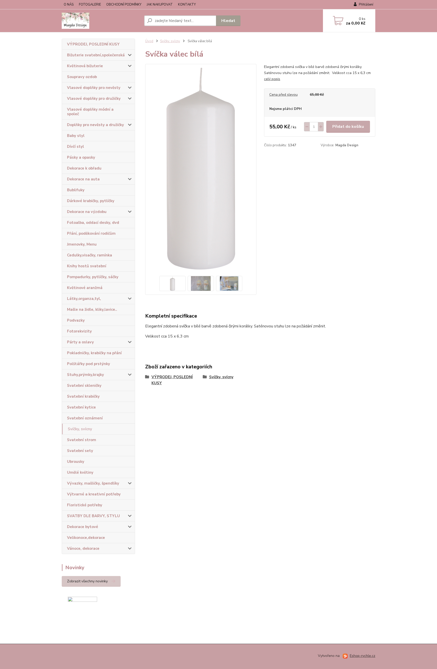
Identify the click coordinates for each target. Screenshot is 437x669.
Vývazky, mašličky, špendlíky (93, 483)
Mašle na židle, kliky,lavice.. (92, 309)
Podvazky (76, 320)
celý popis (272, 79)
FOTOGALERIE (90, 4)
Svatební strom (81, 439)
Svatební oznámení (85, 418)
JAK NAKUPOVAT (160, 4)
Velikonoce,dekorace (86, 537)
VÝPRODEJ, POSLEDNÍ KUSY (93, 44)
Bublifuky (75, 190)
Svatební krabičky (83, 396)
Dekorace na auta (83, 179)
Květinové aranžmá (84, 287)
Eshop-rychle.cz (362, 655)
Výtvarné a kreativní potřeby (94, 494)
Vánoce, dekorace (83, 548)
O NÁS (69, 4)
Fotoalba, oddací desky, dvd (93, 222)
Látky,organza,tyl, (84, 298)
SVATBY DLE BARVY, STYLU (93, 515)
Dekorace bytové (82, 526)
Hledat (228, 20)
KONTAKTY (187, 4)
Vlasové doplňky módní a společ (90, 111)
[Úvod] (101, 21)
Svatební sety (80, 450)
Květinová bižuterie (85, 65)
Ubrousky (75, 461)
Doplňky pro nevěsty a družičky (95, 124)
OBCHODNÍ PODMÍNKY (123, 4)
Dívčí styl (75, 146)
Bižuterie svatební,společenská (96, 55)
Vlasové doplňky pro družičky (94, 98)
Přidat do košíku (348, 126)
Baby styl (75, 135)
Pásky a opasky (81, 157)
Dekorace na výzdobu (86, 211)
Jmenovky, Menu (82, 244)
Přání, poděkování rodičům (91, 233)
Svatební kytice (81, 407)
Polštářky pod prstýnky (88, 363)
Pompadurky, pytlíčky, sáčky (92, 276)
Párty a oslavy (80, 342)
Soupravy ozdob (82, 76)
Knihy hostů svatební (86, 266)
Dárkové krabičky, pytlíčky (90, 200)
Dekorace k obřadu (84, 168)
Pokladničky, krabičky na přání (94, 352)
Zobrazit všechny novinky (87, 581)
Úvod (149, 41)
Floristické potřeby (84, 505)
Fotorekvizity (79, 331)
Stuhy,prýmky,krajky (85, 374)
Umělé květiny (80, 472)
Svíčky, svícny (80, 429)
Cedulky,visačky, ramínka (89, 255)
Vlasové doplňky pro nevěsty (93, 87)
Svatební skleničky (84, 385)
